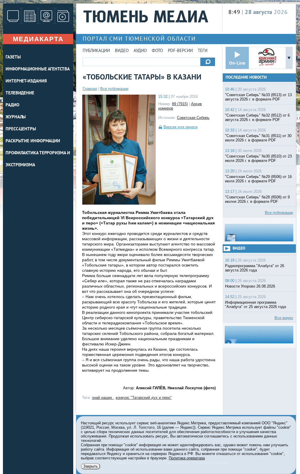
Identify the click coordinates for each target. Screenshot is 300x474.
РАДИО (12, 105)
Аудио (140, 51)
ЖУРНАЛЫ (16, 117)
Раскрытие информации (33, 141)
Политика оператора (187, 458)
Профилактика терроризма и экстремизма (38, 159)
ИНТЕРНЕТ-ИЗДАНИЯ (26, 81)
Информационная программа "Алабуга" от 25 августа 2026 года (255, 304)
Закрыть (90, 466)
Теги (202, 51)
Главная (90, 89)
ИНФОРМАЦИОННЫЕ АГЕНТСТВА (38, 69)
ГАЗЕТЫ (13, 57)
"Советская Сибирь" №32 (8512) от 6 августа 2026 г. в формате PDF (257, 117)
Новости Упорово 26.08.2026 (250, 286)
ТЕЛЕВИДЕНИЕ (20, 93)
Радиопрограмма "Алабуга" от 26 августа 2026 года (254, 268)
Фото (157, 51)
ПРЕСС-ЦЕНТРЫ (21, 129)
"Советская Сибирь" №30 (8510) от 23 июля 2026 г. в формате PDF (258, 158)
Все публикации (114, 89)
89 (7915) (180, 104)
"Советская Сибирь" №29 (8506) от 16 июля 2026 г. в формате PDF (258, 178)
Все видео (284, 318)
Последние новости (246, 77)
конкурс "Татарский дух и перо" (144, 397)
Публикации (96, 51)
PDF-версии (180, 51)
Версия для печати (180, 127)
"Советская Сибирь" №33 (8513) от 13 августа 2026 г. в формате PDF (258, 97)
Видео (122, 51)
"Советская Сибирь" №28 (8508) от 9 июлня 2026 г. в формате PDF (257, 199)
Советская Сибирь (193, 117)
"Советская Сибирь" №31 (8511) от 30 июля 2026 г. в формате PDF (258, 138)
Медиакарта (38, 39)
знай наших (102, 397)
